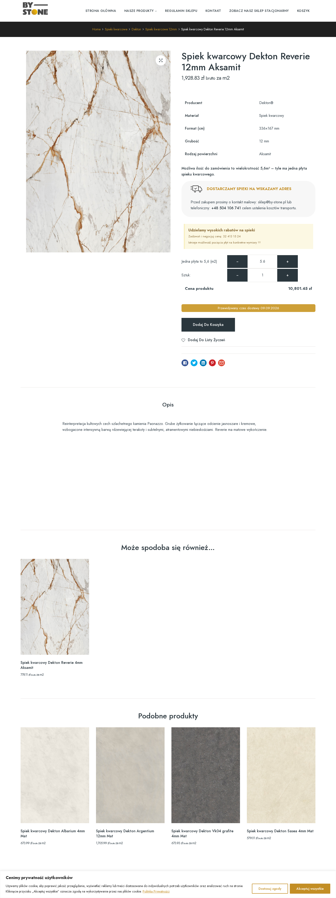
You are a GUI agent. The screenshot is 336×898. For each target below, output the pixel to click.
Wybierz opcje (55, 646)
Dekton (136, 29)
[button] (161, 60)
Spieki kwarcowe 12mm (161, 29)
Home (96, 29)
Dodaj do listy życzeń (206, 340)
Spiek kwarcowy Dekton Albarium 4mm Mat (53, 833)
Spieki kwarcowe (116, 29)
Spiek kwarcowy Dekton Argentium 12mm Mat (125, 833)
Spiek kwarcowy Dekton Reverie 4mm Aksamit (52, 665)
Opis (168, 404)
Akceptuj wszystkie (310, 888)
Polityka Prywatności (156, 891)
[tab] (168, 405)
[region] (168, 884)
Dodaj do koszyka (208, 324)
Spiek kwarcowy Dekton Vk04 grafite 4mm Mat (202, 833)
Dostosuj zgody (270, 888)
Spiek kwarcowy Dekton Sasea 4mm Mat (280, 831)
